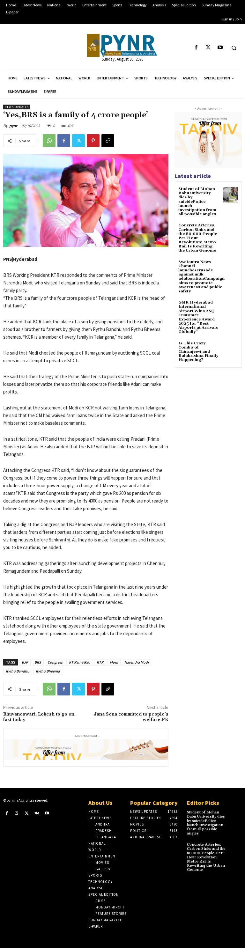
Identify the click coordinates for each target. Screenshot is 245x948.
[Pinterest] (93, 140)
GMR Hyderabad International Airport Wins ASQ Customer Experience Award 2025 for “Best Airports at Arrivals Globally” (198, 317)
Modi (114, 662)
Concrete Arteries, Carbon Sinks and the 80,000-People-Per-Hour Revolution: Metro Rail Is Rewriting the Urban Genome (206, 857)
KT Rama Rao (79, 662)
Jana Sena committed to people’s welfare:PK (131, 717)
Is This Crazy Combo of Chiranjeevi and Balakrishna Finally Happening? (198, 352)
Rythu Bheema (48, 671)
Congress (55, 662)
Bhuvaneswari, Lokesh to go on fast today (38, 717)
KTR (100, 662)
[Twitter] (208, 47)
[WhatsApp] (49, 140)
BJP (25, 662)
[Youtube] (220, 47)
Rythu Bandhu (17, 671)
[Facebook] (196, 47)
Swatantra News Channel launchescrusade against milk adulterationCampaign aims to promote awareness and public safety (201, 277)
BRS (37, 662)
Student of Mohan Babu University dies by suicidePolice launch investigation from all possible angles (197, 202)
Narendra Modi (136, 662)
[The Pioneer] (122, 45)
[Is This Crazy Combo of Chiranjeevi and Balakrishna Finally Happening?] (230, 349)
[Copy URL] (107, 140)
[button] (234, 48)
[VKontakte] (37, 812)
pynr (13, 126)
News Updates (16, 107)
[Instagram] (16, 812)
